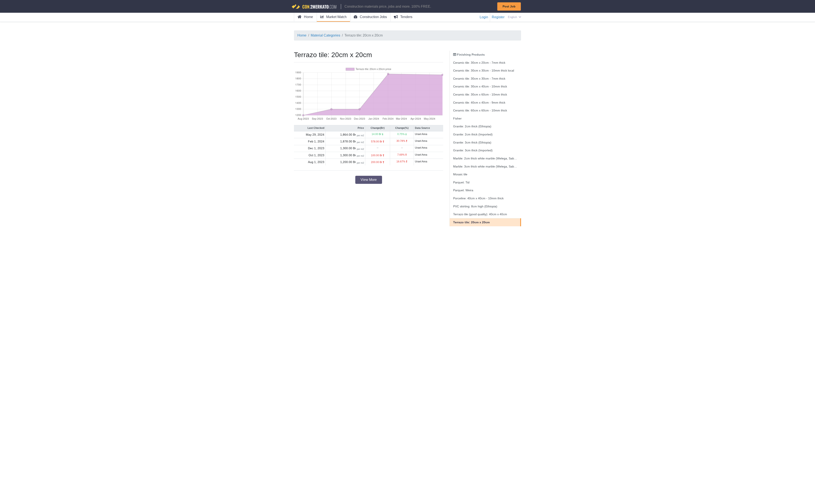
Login (484, 17)
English (513, 17)
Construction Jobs (373, 17)
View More (369, 180)
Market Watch (336, 17)
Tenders (405, 17)
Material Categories (325, 35)
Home (308, 17)
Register (498, 17)
